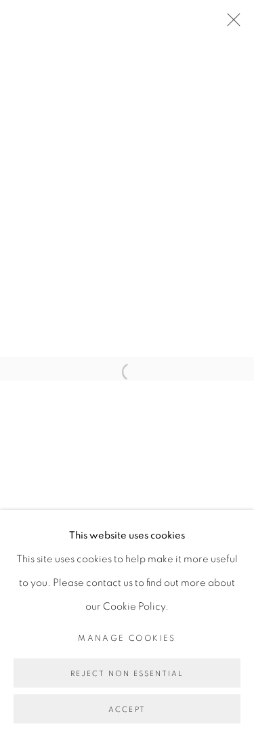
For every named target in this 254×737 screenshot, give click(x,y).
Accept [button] (127, 709)
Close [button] (230, 24)
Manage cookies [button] (127, 638)
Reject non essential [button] (127, 673)
